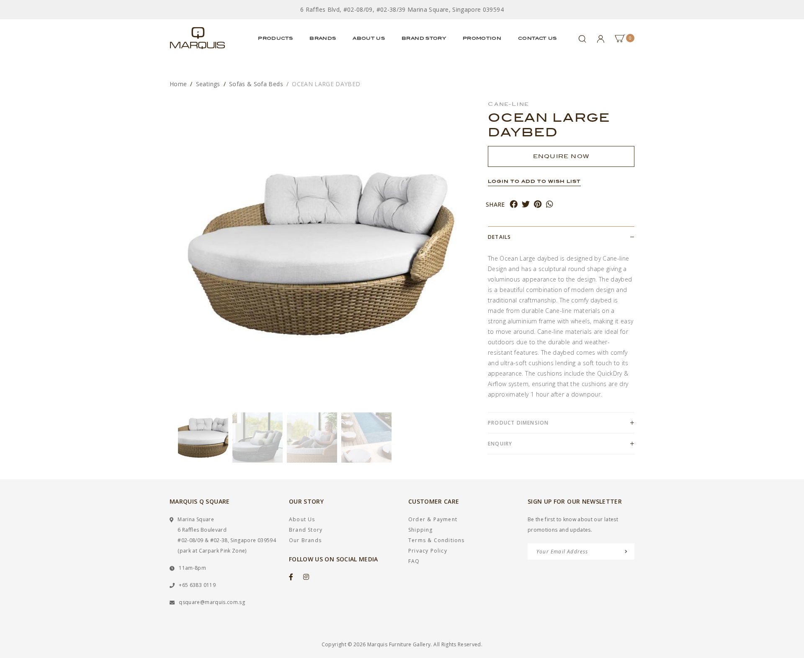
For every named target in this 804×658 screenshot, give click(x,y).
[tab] (561, 236)
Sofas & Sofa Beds (256, 84)
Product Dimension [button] (518, 422)
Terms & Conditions (436, 540)
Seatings (208, 84)
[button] (174, 437)
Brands (322, 38)
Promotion (482, 38)
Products (275, 38)
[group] (203, 437)
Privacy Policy (427, 550)
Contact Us (537, 38)
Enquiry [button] (500, 443)
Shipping (420, 529)
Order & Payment (432, 519)
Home (178, 84)
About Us (369, 38)
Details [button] (499, 237)
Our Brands (305, 540)
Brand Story (424, 38)
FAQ (414, 561)
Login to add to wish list (534, 181)
